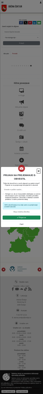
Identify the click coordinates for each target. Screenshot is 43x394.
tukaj (26, 199)
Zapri (21, 224)
